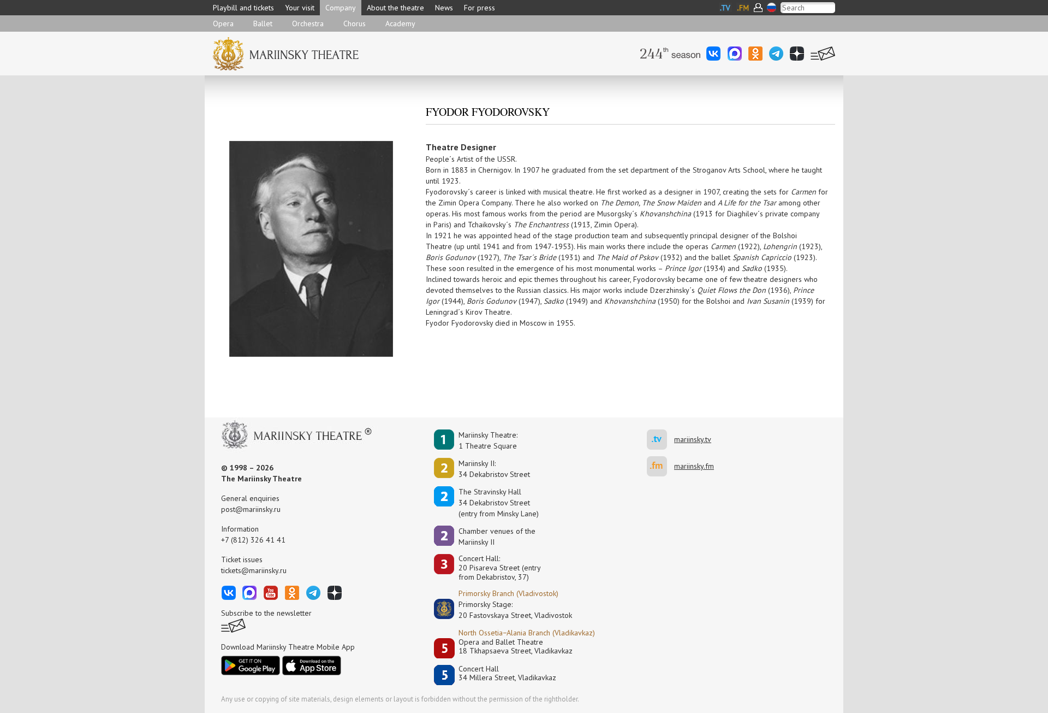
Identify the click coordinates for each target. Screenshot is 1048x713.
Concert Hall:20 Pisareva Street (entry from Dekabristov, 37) (499, 567)
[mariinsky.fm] (660, 466)
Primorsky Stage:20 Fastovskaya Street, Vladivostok (507, 609)
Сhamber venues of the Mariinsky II (496, 536)
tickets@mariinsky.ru (254, 570)
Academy (400, 23)
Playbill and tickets (243, 8)
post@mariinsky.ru (251, 509)
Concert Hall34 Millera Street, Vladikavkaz (507, 673)
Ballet (262, 23)
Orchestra (308, 23)
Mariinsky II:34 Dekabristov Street (494, 468)
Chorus (354, 23)
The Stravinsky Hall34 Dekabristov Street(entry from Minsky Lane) (498, 502)
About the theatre (395, 8)
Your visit (299, 8)
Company (340, 8)
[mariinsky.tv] (660, 439)
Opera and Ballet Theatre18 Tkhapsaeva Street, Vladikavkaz (515, 646)
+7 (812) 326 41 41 (253, 540)
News (444, 8)
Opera (223, 23)
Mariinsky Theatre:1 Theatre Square (487, 440)
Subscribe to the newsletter (266, 613)
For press (479, 8)
